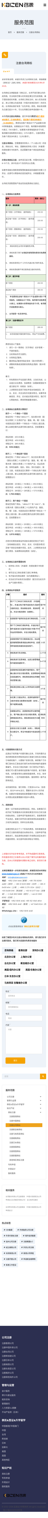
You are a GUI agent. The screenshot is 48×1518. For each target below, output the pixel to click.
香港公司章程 (28, 1253)
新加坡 (5, 1438)
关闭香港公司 (11, 1253)
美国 (4, 1451)
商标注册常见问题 (31, 926)
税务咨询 (6, 1399)
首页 (10, 32)
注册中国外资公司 (10, 1347)
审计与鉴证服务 (9, 1395)
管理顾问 (6, 1403)
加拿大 (5, 1447)
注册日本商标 (14, 1142)
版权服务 (12, 1173)
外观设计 (12, 1169)
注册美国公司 (8, 1364)
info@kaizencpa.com (17, 877)
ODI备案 (9, 1230)
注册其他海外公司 (10, 1377)
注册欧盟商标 (14, 1155)
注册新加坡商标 (15, 1129)
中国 (4, 1430)
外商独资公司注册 (26, 1230)
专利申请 (12, 1164)
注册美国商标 (14, 1147)
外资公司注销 (28, 1247)
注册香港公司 (8, 1343)
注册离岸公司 (8, 1372)
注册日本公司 (8, 1360)
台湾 (4, 1434)
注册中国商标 (14, 1120)
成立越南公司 (11, 1247)
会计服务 (6, 1391)
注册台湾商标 (24, 63)
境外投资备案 (30, 1235)
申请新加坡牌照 (29, 1259)
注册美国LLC (28, 1241)
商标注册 (6, 1473)
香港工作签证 (11, 1265)
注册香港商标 (14, 1116)
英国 (4, 1455)
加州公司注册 (11, 1241)
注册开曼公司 (11, 1259)
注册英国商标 (14, 1151)
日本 (4, 1443)
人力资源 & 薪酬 (9, 1407)
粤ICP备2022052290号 (12, 1510)
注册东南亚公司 (9, 1368)
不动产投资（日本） (11, 1412)
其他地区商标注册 (16, 1160)
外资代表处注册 (12, 1235)
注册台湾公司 (8, 1351)
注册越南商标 (14, 1138)
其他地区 (6, 1459)
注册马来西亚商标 (16, 1134)
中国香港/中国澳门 (10, 1426)
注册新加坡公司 (9, 1356)
